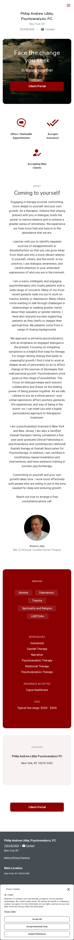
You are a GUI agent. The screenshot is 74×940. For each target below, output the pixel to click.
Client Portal (37, 86)
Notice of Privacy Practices (17, 858)
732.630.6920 (26, 29)
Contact (50, 29)
